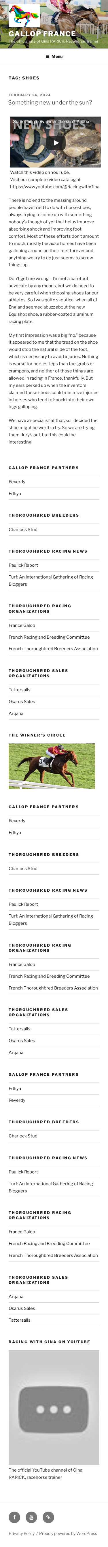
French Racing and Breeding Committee (49, 637)
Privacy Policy (22, 1533)
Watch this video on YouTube (39, 172)
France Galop (22, 625)
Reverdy (17, 481)
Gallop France (42, 34)
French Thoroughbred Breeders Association (53, 648)
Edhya (15, 493)
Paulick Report (23, 565)
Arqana (16, 713)
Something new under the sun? (50, 102)
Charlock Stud (23, 529)
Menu (57, 56)
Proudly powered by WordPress (68, 1533)
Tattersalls (20, 689)
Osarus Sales (22, 701)
